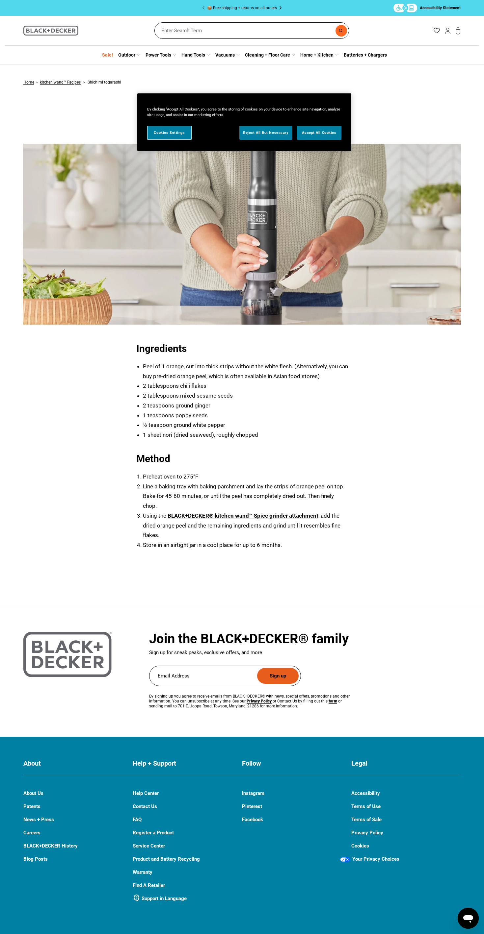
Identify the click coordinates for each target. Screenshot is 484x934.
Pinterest (252, 806)
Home (28, 82)
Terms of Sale (366, 820)
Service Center (149, 846)
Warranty (142, 872)
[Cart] (458, 31)
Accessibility (365, 793)
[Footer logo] (67, 654)
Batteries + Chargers (365, 55)
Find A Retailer (149, 885)
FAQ (137, 820)
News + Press (38, 820)
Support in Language (160, 898)
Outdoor (126, 55)
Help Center (146, 793)
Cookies (360, 846)
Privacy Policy (367, 833)
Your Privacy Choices (375, 859)
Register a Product (153, 833)
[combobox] (252, 30)
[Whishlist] (436, 31)
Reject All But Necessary (266, 132)
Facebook (252, 820)
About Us (33, 793)
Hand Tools (193, 55)
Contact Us (145, 806)
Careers (31, 833)
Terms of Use (366, 806)
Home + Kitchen (317, 55)
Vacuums (225, 55)
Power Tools (158, 55)
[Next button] (279, 8)
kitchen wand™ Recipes (60, 82)
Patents (31, 806)
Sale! (107, 55)
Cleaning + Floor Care (267, 55)
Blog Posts (35, 859)
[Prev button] (204, 8)
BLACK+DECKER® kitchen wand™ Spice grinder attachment (243, 515)
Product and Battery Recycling (166, 859)
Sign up (278, 676)
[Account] (448, 30)
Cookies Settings (169, 132)
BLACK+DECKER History (50, 846)
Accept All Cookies (319, 132)
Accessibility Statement (440, 7)
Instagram (253, 793)
